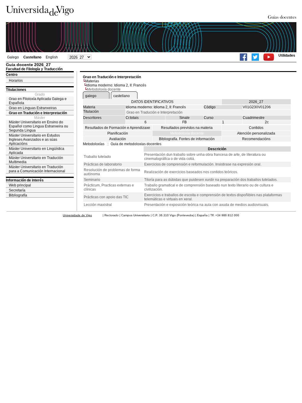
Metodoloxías (93, 144)
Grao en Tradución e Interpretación (38, 113)
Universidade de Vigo (77, 215)
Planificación (117, 133)
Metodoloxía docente (187, 133)
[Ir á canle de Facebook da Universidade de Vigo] (243, 57)
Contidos (256, 128)
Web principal (20, 185)
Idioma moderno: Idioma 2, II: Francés (116, 85)
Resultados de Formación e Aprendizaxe (117, 128)
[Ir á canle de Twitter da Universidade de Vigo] (255, 57)
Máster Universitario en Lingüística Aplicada (36, 151)
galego (90, 96)
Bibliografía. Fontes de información (187, 139)
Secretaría (17, 190)
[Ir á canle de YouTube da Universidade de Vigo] (268, 57)
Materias (92, 81)
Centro (11, 75)
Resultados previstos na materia (187, 128)
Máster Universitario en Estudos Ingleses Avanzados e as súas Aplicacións (34, 139)
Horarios (16, 80)
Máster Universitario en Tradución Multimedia (36, 160)
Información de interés (25, 180)
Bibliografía (18, 195)
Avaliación (117, 139)
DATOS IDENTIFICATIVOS (152, 102)
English (52, 57)
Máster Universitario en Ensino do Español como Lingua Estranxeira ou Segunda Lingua (38, 126)
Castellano (32, 57)
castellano (121, 96)
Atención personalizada (256, 133)
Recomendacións (256, 139)
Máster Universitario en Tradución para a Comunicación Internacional (37, 169)
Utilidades (286, 55)
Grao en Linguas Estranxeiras (33, 108)
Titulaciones (16, 90)
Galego (13, 57)
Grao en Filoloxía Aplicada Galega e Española (38, 101)
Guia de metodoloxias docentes (136, 144)
